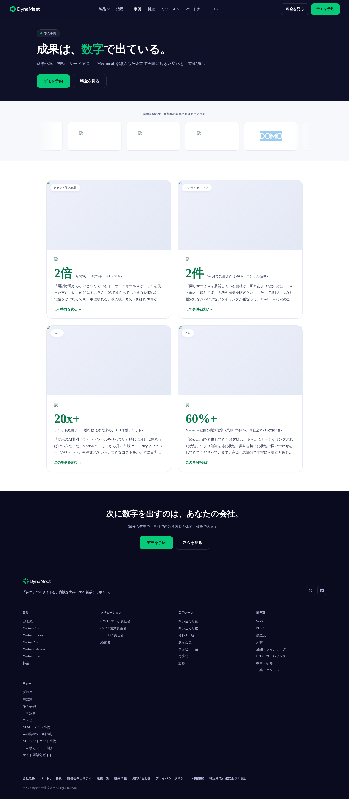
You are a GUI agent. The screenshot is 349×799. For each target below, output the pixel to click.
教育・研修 (264, 663)
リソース (168, 9)
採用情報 (120, 778)
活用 (119, 9)
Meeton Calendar (34, 649)
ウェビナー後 (188, 649)
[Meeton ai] (37, 582)
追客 (181, 663)
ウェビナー (31, 720)
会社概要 (29, 778)
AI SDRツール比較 (36, 727)
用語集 (28, 699)
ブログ (28, 692)
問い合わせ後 (188, 628)
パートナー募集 (51, 778)
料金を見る (295, 9)
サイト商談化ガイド (37, 755)
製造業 (261, 635)
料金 (151, 9)
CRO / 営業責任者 (113, 628)
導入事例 (29, 706)
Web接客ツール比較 (37, 734)
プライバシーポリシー (171, 778)
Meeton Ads (30, 642)
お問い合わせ (141, 778)
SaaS (259, 621)
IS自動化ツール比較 (37, 748)
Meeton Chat (31, 628)
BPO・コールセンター (272, 656)
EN (216, 9)
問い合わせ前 (188, 621)
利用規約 (198, 778)
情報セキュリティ (79, 778)
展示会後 (185, 642)
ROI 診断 (29, 713)
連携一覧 (103, 778)
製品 (102, 9)
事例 (137, 9)
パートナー (195, 9)
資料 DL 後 (186, 635)
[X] (310, 590)
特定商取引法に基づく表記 (227, 778)
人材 (259, 642)
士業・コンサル (267, 670)
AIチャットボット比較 (39, 741)
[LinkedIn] (321, 590)
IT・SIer (262, 628)
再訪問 (183, 656)
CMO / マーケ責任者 (115, 621)
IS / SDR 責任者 (112, 635)
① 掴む (28, 621)
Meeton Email (32, 656)
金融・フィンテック (271, 649)
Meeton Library (33, 635)
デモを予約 (325, 9)
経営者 (105, 642)
